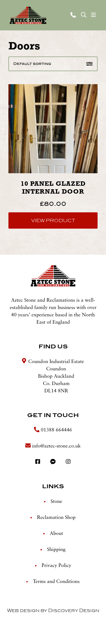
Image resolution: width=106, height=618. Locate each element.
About (56, 533)
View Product (53, 220)
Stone (56, 501)
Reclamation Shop (56, 517)
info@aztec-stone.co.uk (56, 446)
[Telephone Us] (73, 15)
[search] (83, 15)
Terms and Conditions (56, 581)
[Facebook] (38, 462)
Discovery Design (73, 610)
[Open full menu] (93, 15)
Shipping (56, 549)
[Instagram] (68, 462)
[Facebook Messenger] (53, 462)
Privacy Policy (56, 565)
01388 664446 (55, 430)
